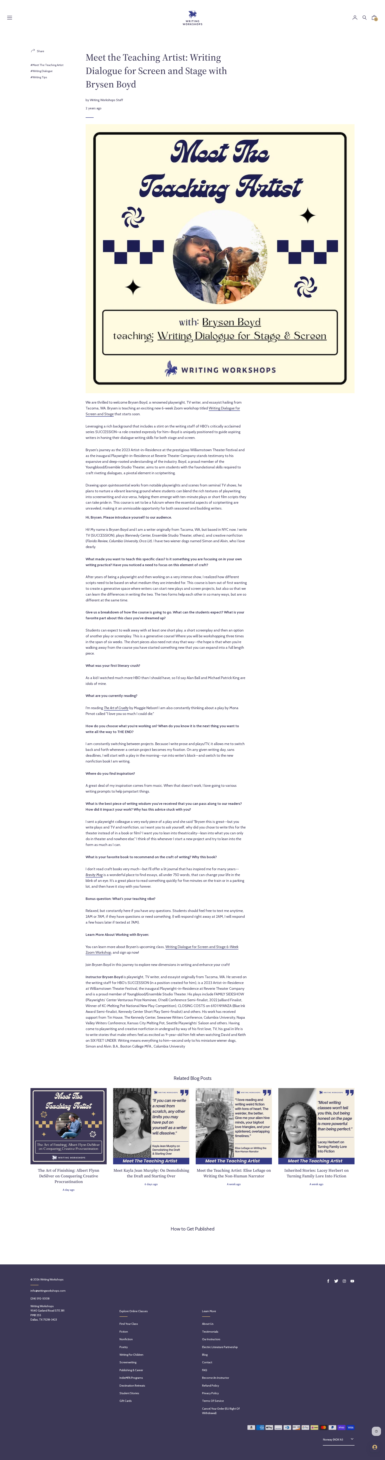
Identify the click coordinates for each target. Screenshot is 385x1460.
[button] (374, 18)
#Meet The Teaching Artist (46, 65)
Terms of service (213, 1401)
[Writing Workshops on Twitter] (336, 1281)
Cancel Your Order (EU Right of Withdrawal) (221, 1411)
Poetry (124, 1347)
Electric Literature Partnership (220, 1347)
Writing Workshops (52, 1279)
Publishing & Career (131, 1370)
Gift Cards (126, 1401)
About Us (208, 1324)
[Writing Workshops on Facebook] (328, 1281)
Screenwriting (128, 1362)
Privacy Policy (210, 1393)
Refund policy (210, 1385)
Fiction (124, 1331)
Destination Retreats (132, 1385)
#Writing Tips (38, 77)
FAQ (204, 1370)
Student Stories (129, 1393)
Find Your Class (129, 1324)
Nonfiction (126, 1339)
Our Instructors (211, 1339)
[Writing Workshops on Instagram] (344, 1281)
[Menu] (9, 18)
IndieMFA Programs (131, 1378)
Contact (207, 1362)
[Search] (364, 17)
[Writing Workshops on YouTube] (352, 1281)
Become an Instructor (215, 1378)
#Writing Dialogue (41, 71)
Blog (205, 1354)
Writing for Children (131, 1354)
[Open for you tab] (375, 1447)
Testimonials (210, 1331)
